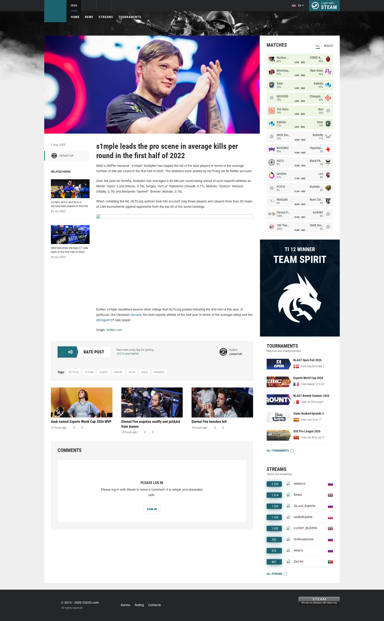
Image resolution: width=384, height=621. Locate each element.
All (318, 45)
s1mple (89, 372)
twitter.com (114, 330)
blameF (118, 372)
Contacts (154, 605)
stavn (144, 372)
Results (328, 45)
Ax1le (132, 372)
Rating (139, 605)
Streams (106, 17)
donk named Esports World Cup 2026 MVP (81, 421)
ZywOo (104, 372)
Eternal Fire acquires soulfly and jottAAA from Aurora (150, 424)
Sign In (152, 509)
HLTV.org (73, 372)
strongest (102, 320)
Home (75, 17)
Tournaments (129, 17)
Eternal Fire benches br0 (209, 421)
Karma (125, 605)
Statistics (159, 372)
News (74, 5)
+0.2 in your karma (127, 354)
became (137, 315)
